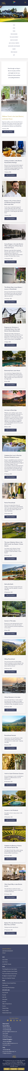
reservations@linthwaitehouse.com (10, 1043)
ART (14, 55)
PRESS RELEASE (14, 52)
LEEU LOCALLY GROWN (14, 43)
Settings (21, 1069)
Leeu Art (4, 1001)
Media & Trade (5, 1008)
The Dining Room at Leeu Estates (9, 969)
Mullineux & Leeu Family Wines (9, 983)
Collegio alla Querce (7, 1053)
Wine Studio (5, 985)
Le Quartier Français (6, 964)
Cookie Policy (19, 1061)
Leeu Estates (5, 959)
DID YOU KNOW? (14, 40)
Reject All (13, 1069)
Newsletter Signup (14, 1018)
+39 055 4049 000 (6, 1049)
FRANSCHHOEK (14, 34)
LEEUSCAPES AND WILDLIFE (14, 46)
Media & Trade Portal (6, 1012)
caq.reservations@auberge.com (9, 1051)
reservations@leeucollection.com (9, 1031)
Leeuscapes (4, 999)
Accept (6, 1069)
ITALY (4, 953)
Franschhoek (5, 992)
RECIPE (14, 49)
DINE (14, 28)
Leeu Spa (4, 997)
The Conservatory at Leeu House (9, 973)
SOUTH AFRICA (6, 948)
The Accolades (5, 1010)
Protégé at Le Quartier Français (9, 975)
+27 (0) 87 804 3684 (7, 1029)
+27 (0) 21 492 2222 (7, 1028)
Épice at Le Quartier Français (8, 978)
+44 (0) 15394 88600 (7, 1041)
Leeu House (5, 961)
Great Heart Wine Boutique (8, 987)
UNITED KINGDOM (7, 951)
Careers (4, 1006)
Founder (4, 994)
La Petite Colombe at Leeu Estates (9, 971)
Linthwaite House (6, 1045)
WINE (14, 31)
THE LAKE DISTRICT (14, 37)
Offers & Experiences (7, 1003)
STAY (14, 25)
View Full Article (8, 131)
